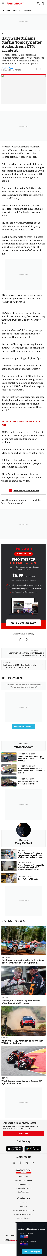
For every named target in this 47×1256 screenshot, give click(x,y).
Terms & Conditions (11, 1236)
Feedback (23, 1203)
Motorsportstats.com (23, 1188)
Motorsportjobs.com (23, 1180)
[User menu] (43, 3)
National (27, 10)
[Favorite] (36, 69)
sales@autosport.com (23, 1222)
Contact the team (23, 1218)
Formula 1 (5, 10)
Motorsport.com (23, 1184)
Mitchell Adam (7, 68)
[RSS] (32, 1162)
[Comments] (42, 69)
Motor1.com (23, 1176)
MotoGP (17, 10)
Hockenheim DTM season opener (18, 157)
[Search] (38, 3)
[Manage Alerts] (26, 639)
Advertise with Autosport (23, 1214)
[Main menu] (2, 3)
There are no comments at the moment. (23, 685)
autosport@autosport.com (23, 1210)
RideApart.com (23, 1192)
